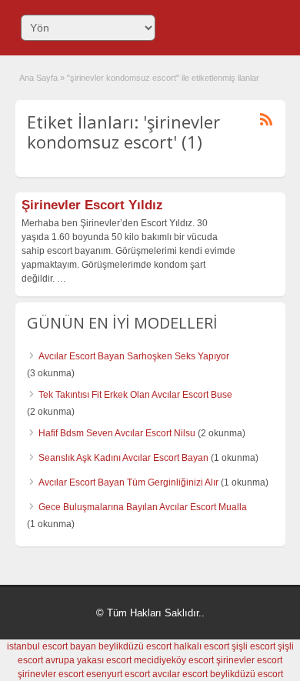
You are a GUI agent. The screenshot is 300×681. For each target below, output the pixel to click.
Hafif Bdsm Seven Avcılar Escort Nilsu (116, 433)
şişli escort (253, 646)
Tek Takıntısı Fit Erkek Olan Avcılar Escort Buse (135, 394)
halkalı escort (201, 646)
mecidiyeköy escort (174, 660)
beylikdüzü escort (135, 646)
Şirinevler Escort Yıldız (92, 205)
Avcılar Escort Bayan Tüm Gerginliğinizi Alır (128, 482)
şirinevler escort (249, 660)
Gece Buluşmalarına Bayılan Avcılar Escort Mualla (142, 507)
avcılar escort (180, 674)
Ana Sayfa (38, 77)
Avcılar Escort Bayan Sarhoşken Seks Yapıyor (133, 356)
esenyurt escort (118, 674)
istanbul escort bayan (51, 646)
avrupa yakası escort (88, 660)
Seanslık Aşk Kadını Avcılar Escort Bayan (123, 457)
